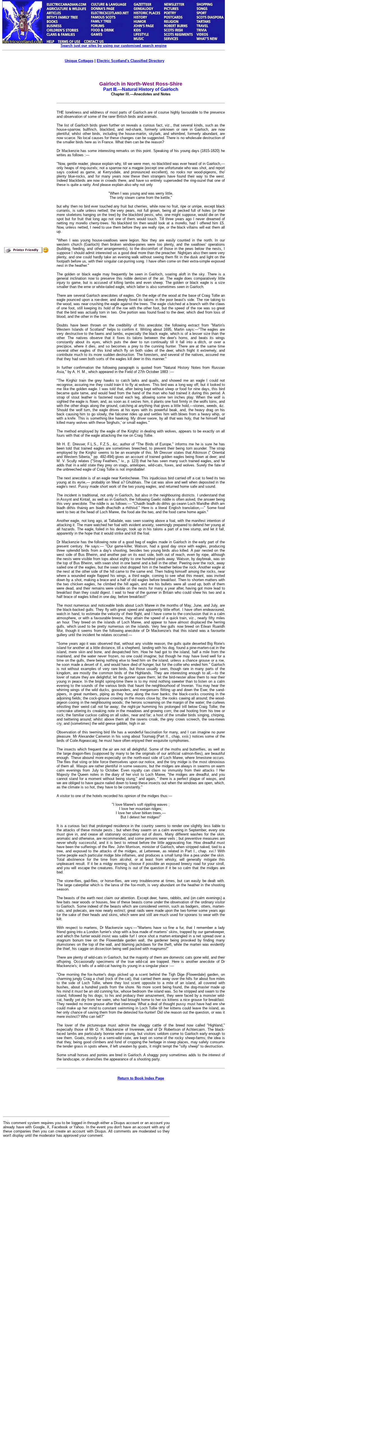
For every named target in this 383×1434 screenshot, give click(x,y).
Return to (140, 1078)
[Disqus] (86, 1211)
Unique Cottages (79, 61)
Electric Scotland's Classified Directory (130, 61)
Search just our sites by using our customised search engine (114, 45)
